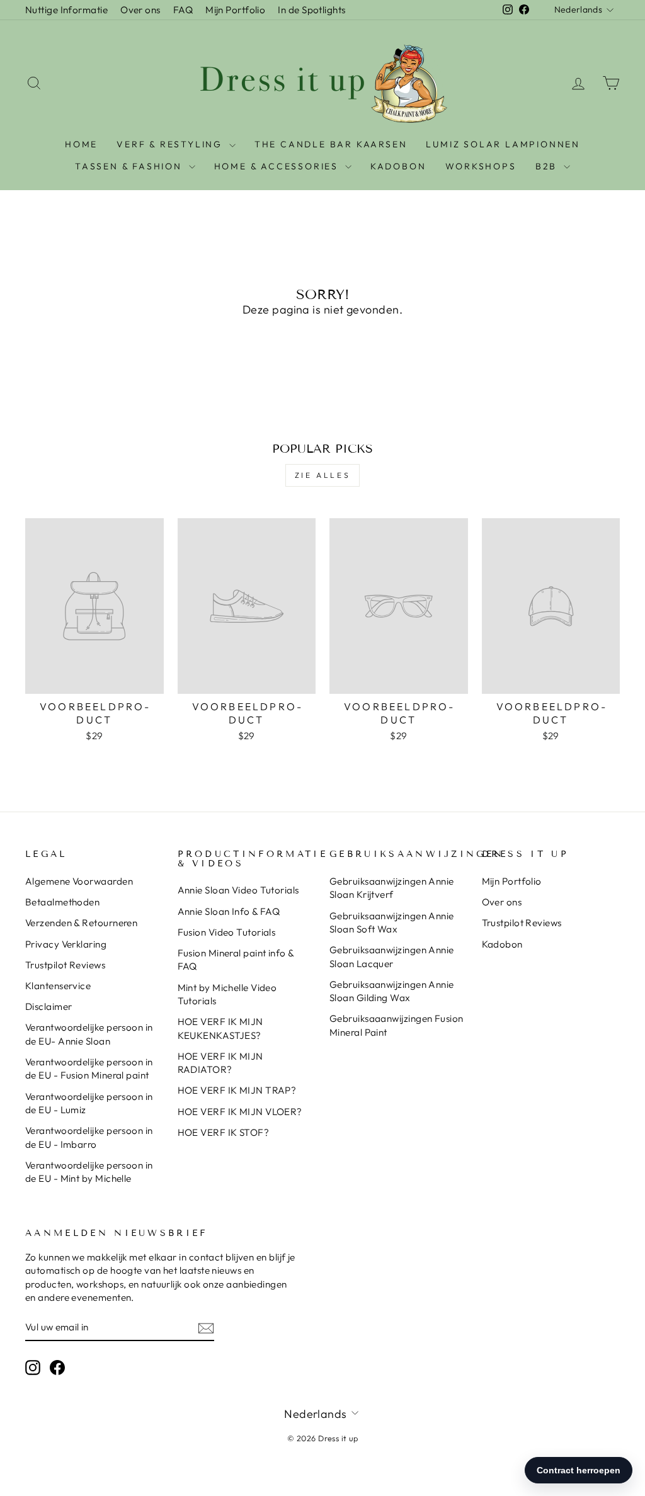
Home (81, 144)
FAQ (183, 10)
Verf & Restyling (171, 144)
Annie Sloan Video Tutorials (238, 890)
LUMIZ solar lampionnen (503, 144)
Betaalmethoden (62, 902)
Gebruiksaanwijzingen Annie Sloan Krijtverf (391, 887)
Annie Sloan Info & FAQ (229, 911)
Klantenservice (58, 986)
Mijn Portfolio (235, 10)
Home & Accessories (278, 166)
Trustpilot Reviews (65, 965)
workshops (481, 166)
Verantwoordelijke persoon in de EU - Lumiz (89, 1103)
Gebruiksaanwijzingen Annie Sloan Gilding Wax (391, 991)
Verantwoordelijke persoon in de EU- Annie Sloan (89, 1033)
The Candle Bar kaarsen (331, 144)
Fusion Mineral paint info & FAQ (236, 959)
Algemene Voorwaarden (79, 881)
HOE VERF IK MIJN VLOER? (240, 1112)
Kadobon (502, 944)
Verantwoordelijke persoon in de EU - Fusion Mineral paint (89, 1068)
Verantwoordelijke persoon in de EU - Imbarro (89, 1137)
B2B (548, 166)
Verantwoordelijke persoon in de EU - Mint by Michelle (89, 1171)
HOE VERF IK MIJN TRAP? (237, 1090)
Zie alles (322, 475)
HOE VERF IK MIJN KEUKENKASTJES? (220, 1028)
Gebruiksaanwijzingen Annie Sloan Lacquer (391, 956)
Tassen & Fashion (130, 166)
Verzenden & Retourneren (81, 923)
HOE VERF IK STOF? (224, 1132)
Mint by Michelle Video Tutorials (227, 994)
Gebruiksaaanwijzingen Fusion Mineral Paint (396, 1025)
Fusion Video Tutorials (227, 932)
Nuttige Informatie (66, 10)
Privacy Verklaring (65, 944)
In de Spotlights (311, 10)
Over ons (140, 10)
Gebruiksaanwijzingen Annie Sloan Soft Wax (391, 922)
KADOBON (398, 166)
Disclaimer (48, 1006)
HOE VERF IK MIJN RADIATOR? (220, 1062)
